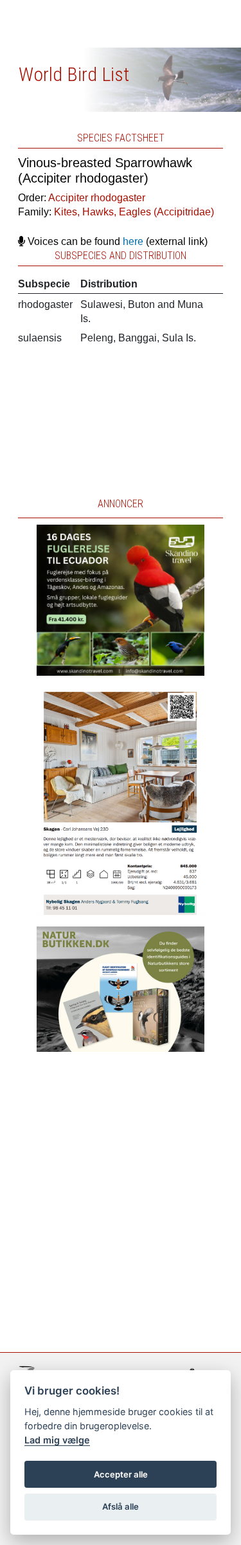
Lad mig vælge (57, 1439)
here (133, 241)
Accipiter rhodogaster (96, 197)
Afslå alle (120, 1506)
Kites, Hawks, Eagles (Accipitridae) (134, 211)
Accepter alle (121, 1474)
